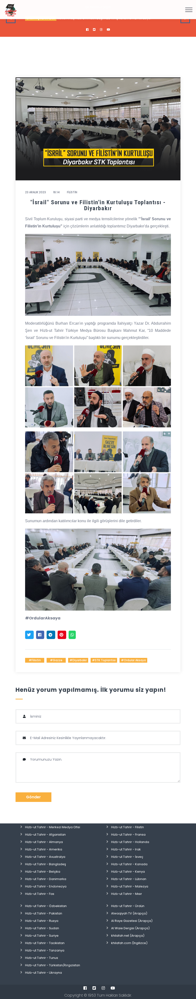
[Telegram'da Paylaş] (51, 635)
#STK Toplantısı (104, 660)
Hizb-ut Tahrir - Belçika (42, 871)
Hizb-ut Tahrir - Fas (39, 894)
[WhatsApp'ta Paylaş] (72, 635)
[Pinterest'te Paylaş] (62, 635)
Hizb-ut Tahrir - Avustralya (45, 856)
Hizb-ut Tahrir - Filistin (127, 827)
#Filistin (35, 660)
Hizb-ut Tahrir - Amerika (43, 849)
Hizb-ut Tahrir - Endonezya (45, 886)
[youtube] (108, 29)
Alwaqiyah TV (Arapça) (129, 913)
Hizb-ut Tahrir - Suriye (42, 935)
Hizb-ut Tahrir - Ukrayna (43, 972)
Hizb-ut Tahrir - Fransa (128, 834)
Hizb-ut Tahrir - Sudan (42, 928)
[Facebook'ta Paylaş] (40, 635)
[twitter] (94, 29)
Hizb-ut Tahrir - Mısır (126, 894)
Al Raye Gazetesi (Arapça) (131, 920)
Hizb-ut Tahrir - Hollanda (130, 842)
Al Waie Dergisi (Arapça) (130, 928)
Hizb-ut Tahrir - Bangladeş (45, 864)
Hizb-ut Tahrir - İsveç (127, 856)
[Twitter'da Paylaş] (29, 635)
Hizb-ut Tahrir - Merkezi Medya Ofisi (52, 827)
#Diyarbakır (78, 660)
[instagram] (101, 29)
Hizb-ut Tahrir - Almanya (44, 842)
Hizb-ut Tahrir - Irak (126, 849)
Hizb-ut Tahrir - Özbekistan (46, 906)
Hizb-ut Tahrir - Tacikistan (45, 943)
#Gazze (56, 660)
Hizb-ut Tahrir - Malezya (129, 886)
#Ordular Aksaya (133, 660)
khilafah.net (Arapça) (127, 935)
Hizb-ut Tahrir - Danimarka (45, 879)
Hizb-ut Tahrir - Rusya (41, 920)
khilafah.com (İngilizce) (129, 943)
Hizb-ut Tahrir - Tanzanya (44, 950)
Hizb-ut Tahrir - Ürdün (127, 906)
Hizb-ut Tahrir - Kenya (128, 871)
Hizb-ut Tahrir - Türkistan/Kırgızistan (52, 965)
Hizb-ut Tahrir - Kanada (129, 864)
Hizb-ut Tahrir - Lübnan (128, 879)
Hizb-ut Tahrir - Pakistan (43, 913)
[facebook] (87, 29)
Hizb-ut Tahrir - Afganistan (45, 834)
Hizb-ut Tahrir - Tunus (41, 958)
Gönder (33, 797)
